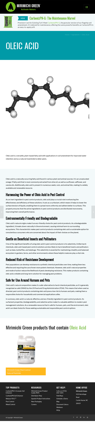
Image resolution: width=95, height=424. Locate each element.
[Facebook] (73, 417)
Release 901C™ (11, 399)
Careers (34, 404)
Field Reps (59, 396)
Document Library (62, 404)
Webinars (59, 407)
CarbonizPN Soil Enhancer (14, 396)
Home (67, 35)
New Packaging (36, 401)
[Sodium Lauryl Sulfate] (2, 212)
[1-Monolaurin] (93, 212)
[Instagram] (80, 417)
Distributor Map (36, 396)
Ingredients (75, 35)
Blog (57, 401)
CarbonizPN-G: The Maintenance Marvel (52, 18)
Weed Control (10, 404)
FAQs (58, 410)
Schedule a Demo (62, 399)
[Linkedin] (84, 417)
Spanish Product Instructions (40, 399)
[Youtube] (87, 417)
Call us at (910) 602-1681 (61, 392)
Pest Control (10, 401)
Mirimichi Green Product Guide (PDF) (39, 392)
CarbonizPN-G (54, 23)
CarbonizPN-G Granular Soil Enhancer (15, 392)
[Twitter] (77, 417)
